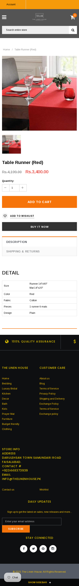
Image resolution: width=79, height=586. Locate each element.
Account (10, 4)
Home (6, 49)
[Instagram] (53, 548)
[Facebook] (23, 548)
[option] (39, 93)
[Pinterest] (43, 548)
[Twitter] (33, 548)
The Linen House (32, 571)
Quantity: (8, 181)
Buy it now (40, 226)
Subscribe (16, 529)
